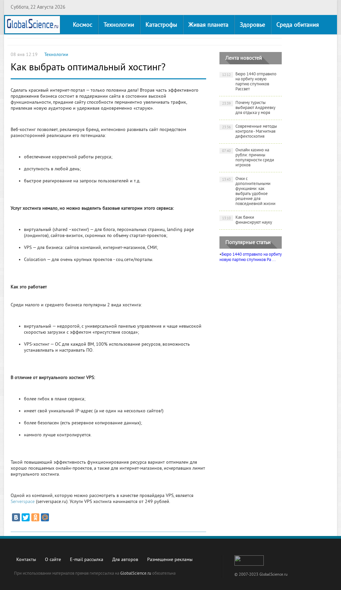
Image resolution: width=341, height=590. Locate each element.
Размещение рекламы (169, 560)
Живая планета (208, 25)
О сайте (53, 560)
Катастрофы (161, 25)
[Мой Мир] (45, 517)
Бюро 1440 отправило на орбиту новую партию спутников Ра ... (250, 257)
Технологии (119, 25)
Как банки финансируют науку (247, 220)
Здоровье (252, 25)
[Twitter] (26, 517)
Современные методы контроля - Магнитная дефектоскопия (249, 131)
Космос (82, 25)
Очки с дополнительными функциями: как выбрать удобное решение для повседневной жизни (249, 191)
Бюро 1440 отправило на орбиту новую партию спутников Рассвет (249, 82)
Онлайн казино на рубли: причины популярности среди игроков (248, 158)
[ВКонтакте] (16, 517)
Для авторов (125, 560)
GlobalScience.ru (135, 573)
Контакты (26, 560)
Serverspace (23, 502)
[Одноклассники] (35, 517)
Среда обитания (297, 25)
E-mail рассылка (86, 560)
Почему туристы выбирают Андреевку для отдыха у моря (249, 108)
